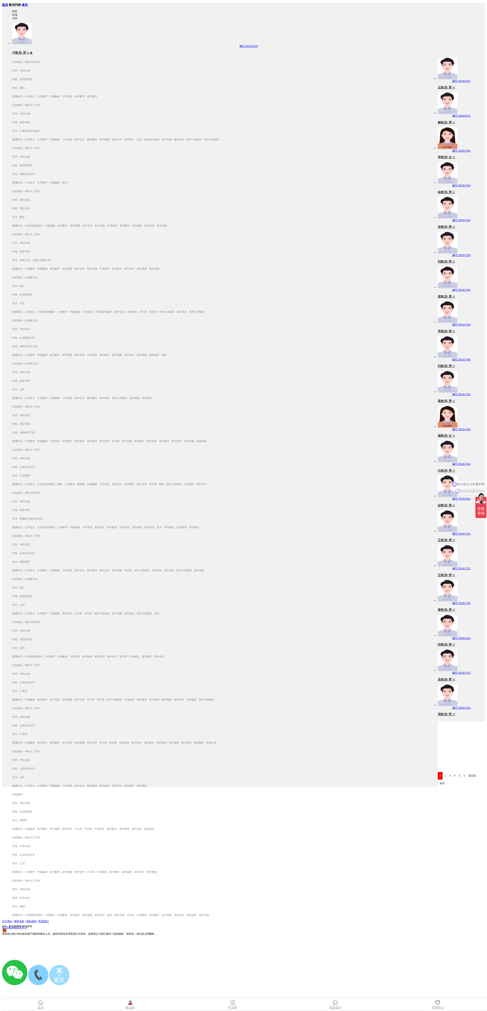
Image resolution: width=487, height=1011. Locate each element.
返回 (5, 5)
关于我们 (7, 921)
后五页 (472, 775)
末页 (442, 783)
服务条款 (19, 921)
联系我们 (44, 921)
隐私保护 (31, 921)
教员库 (130, 1007)
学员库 (232, 1007)
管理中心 (438, 1007)
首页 (41, 1007)
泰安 (25, 5)
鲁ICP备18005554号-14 (14, 927)
